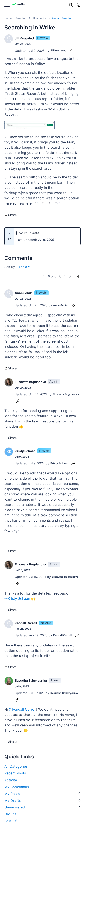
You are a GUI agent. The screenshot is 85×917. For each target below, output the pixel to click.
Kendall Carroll (26, 623)
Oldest (22, 267)
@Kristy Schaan (17, 598)
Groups (10, 814)
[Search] (71, 5)
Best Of (10, 821)
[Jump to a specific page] (77, 276)
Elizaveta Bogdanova (30, 382)
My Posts (42, 793)
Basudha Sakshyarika (31, 680)
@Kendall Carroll (22, 709)
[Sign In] (79, 5)
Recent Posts (15, 773)
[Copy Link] (71, 50)
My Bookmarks (42, 787)
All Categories (16, 766)
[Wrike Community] (19, 5)
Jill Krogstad (24, 38)
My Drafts (42, 800)
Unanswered (42, 807)
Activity (10, 780)
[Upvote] (9, 234)
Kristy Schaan (25, 451)
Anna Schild (24, 293)
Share (10, 215)
